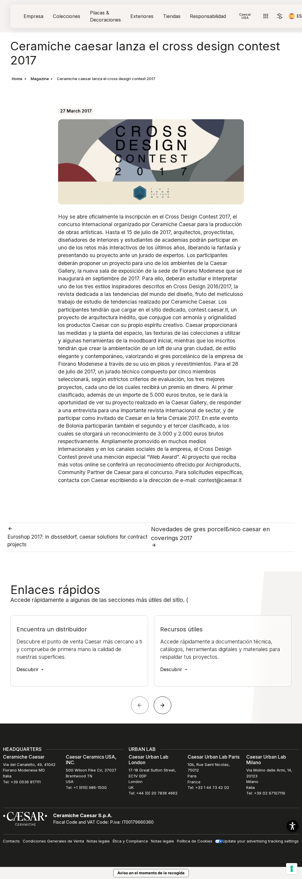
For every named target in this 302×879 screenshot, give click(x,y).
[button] (292, 826)
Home (17, 78)
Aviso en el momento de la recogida (151, 872)
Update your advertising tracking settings (261, 841)
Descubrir (28, 669)
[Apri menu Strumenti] (265, 16)
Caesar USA (245, 16)
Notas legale (98, 841)
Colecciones (66, 16)
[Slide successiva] (162, 705)
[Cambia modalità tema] (280, 16)
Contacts (11, 841)
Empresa (33, 16)
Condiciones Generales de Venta (53, 841)
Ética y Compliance (130, 841)
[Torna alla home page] (25, 818)
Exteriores (141, 16)
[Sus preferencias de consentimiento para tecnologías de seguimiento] (291, 868)
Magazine (40, 78)
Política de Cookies (194, 841)
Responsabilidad (208, 16)
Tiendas (171, 16)
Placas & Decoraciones (105, 16)
